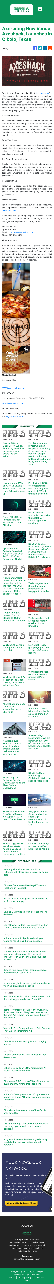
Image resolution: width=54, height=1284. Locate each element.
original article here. (14, 416)
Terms (12, 1277)
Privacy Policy (25, 1277)
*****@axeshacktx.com (13, 388)
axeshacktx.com (9, 210)
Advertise (39, 1277)
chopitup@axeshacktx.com (20, 232)
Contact (27, 1280)
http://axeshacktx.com (12, 403)
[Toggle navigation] (40, 9)
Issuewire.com (42, 93)
